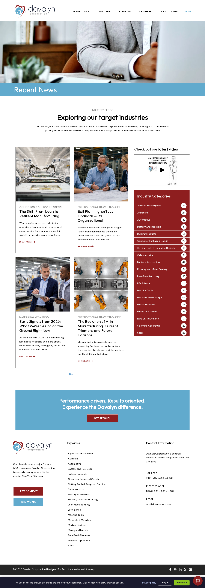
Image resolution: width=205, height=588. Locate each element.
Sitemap (90, 569)
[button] (93, 11)
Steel (140, 332)
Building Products (146, 233)
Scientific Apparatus (148, 325)
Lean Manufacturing (148, 276)
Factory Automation (148, 262)
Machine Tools (145, 290)
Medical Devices (146, 304)
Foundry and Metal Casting (152, 269)
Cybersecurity (145, 255)
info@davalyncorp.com (158, 504)
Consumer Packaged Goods (152, 241)
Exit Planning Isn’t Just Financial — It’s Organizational (96, 216)
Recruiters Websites (73, 569)
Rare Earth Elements (148, 318)
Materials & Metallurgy (34, 317)
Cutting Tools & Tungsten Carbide (40, 207)
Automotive (143, 219)
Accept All (181, 582)
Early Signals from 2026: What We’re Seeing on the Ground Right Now (41, 326)
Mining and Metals (147, 311)
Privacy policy (149, 582)
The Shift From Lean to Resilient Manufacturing (39, 213)
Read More (26, 242)
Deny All (165, 582)
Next (71, 374)
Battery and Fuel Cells (149, 226)
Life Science (143, 283)
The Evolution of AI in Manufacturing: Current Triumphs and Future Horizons (98, 328)
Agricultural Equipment (149, 205)
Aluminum (142, 212)
